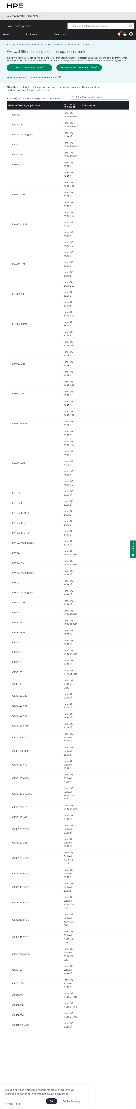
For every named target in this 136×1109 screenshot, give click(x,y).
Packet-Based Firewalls (31, 44)
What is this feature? (28, 67)
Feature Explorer (19, 26)
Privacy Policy (13, 1103)
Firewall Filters (56, 44)
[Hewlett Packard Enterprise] (14, 5)
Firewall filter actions (79, 44)
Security (11, 44)
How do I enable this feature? (77, 67)
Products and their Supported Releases (28, 89)
